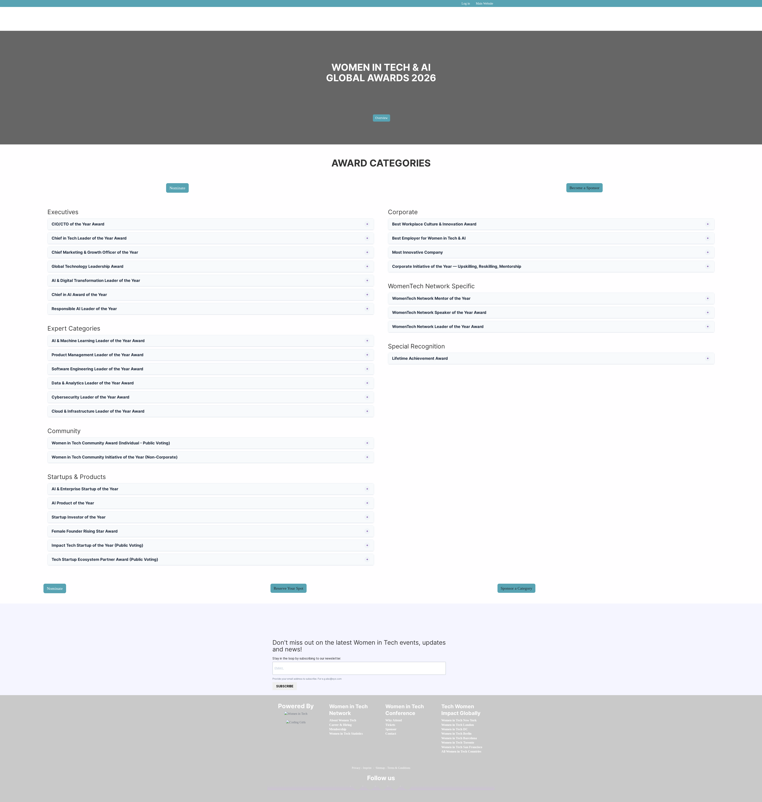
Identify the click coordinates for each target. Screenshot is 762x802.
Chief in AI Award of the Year (79, 294)
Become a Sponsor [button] (584, 188)
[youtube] (405, 787)
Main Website (484, 3)
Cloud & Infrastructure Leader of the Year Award (98, 411)
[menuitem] (342, 720)
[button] (367, 224)
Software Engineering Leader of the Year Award (97, 369)
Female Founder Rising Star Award (85, 531)
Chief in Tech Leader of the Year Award (89, 238)
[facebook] (355, 787)
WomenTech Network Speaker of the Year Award (439, 312)
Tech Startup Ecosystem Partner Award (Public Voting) (105, 559)
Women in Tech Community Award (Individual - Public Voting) (111, 443)
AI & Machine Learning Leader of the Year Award (98, 341)
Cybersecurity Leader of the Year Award (90, 397)
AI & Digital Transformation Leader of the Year (96, 280)
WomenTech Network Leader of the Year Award (438, 326)
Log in (466, 3)
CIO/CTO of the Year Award (78, 224)
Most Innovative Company (417, 252)
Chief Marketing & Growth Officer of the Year (95, 252)
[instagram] (380, 787)
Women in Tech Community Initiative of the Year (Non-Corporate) (115, 457)
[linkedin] (367, 787)
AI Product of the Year (73, 503)
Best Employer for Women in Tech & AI (429, 238)
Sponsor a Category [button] (516, 588)
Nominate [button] (177, 188)
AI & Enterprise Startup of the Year (85, 489)
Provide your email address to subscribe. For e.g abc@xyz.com (307, 678)
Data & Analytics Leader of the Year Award (93, 383)
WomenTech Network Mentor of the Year (431, 298)
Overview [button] (381, 118)
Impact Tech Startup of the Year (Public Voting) (97, 545)
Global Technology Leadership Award (87, 266)
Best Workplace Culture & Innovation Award (434, 224)
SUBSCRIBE (284, 686)
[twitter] (392, 787)
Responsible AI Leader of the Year (84, 309)
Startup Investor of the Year (79, 517)
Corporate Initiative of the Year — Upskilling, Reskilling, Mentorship (456, 266)
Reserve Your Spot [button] (288, 588)
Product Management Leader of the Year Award (97, 355)
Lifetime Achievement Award (420, 358)
